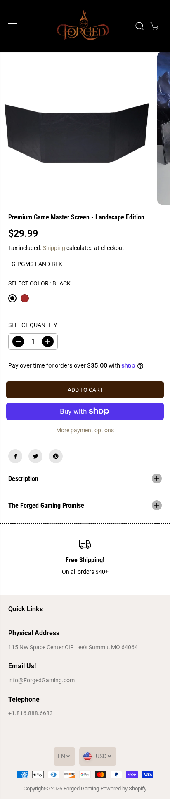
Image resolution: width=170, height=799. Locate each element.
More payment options (85, 430)
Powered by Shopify (123, 788)
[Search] (139, 26)
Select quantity (32, 325)
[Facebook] (15, 456)
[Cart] (154, 26)
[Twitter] (35, 456)
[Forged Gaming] (83, 26)
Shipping (54, 248)
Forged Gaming (81, 788)
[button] (13, 26)
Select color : (39, 283)
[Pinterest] (56, 456)
